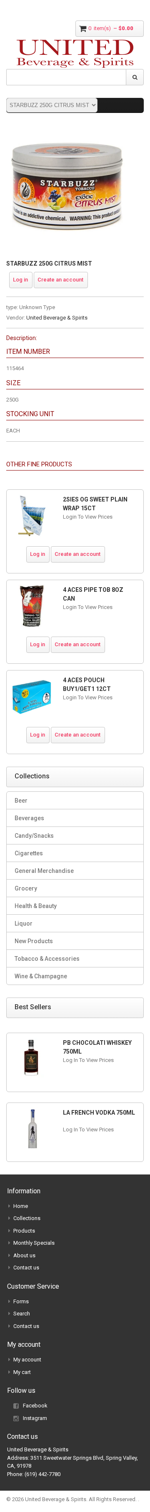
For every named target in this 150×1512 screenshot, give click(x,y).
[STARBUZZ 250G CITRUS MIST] (66, 129)
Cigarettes (29, 853)
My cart (22, 1372)
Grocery (26, 888)
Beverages (29, 818)
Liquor (23, 923)
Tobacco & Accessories (47, 958)
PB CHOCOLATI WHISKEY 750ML (97, 1047)
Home (20, 1206)
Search (21, 1313)
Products (24, 1231)
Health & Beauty (36, 906)
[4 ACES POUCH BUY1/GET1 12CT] (32, 696)
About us (24, 1255)
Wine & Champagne (41, 976)
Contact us (26, 1267)
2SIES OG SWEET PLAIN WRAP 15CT (95, 504)
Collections (26, 1218)
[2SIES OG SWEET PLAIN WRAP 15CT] (32, 516)
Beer (21, 800)
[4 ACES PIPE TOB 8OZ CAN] (32, 606)
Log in (20, 279)
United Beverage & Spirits (57, 318)
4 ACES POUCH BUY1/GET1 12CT (87, 684)
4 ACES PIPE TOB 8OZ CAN (93, 594)
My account (27, 1359)
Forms (21, 1301)
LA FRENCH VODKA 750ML (99, 1112)
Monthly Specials (34, 1243)
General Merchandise (44, 870)
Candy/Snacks (34, 835)
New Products (34, 941)
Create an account (60, 279)
